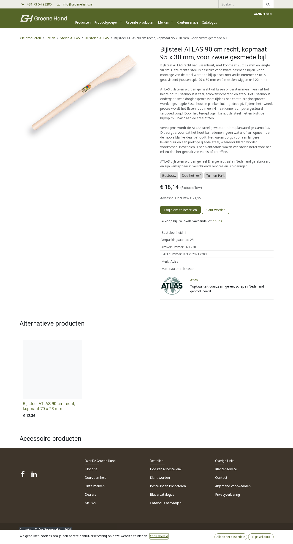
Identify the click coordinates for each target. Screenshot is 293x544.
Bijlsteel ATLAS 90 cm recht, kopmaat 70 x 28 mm (49, 406)
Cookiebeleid (159, 536)
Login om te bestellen (180, 210)
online (217, 221)
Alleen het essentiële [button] (231, 537)
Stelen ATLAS (70, 38)
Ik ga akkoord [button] (261, 537)
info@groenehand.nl (77, 4)
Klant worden (215, 210)
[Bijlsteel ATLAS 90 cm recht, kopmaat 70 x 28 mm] (52, 369)
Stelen (50, 38)
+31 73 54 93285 (41, 4)
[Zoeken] (268, 4)
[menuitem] (82, 22)
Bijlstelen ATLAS (97, 38)
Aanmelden (263, 14)
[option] (146, 380)
